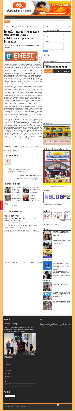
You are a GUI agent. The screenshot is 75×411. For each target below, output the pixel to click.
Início (44, 207)
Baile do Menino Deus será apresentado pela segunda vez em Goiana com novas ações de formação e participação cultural (62, 273)
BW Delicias (46, 280)
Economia (7, 373)
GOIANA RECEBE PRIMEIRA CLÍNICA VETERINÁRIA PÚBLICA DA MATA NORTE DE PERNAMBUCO (61, 233)
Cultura (7, 367)
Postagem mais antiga (36, 262)
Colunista (7, 364)
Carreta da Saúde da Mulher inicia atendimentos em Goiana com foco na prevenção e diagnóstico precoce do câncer (62, 294)
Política (7, 385)
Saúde (6, 387)
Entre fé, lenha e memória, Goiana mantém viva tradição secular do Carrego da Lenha (61, 303)
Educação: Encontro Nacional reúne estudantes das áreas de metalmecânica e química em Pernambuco (21, 36)
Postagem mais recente (10, 262)
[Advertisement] (54, 85)
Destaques (16, 150)
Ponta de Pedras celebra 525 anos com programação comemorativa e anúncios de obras (62, 242)
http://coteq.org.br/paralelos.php (21, 138)
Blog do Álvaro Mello (19, 406)
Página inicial (23, 262)
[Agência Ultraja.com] (64, 408)
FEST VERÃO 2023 (48, 259)
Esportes (7, 379)
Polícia (7, 382)
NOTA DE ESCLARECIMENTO (60, 262)
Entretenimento (9, 376)
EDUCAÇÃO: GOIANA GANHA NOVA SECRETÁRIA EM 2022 (61, 283)
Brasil (10, 150)
